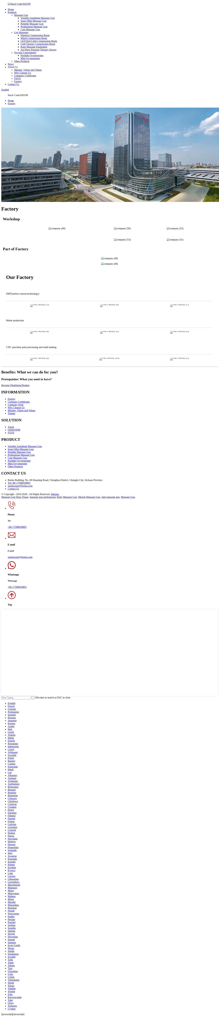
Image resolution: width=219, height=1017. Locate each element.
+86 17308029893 (17, 527)
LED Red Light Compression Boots (39, 41)
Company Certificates (25, 75)
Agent (11, 427)
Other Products (21, 61)
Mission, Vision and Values (28, 70)
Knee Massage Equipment (34, 46)
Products (12, 12)
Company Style (15, 404)
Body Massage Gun (67, 497)
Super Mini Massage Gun (33, 21)
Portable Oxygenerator (32, 55)
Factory (18, 81)
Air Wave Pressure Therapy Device (38, 49)
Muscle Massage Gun (89, 497)
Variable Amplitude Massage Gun (38, 18)
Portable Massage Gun (32, 23)
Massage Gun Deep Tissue (14, 497)
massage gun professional (42, 497)
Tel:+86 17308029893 (19, 483)
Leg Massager (21, 32)
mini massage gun (110, 497)
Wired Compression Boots (34, 38)
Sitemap (55, 494)
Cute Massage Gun (30, 29)
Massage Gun (21, 15)
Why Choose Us (22, 72)
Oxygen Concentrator (25, 52)
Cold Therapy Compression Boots (38, 44)
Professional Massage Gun (34, 26)
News (11, 64)
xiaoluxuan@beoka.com (20, 485)
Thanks (11, 413)
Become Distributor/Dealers (15, 385)
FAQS (17, 78)
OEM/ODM (14, 429)
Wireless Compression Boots (35, 35)
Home (11, 9)
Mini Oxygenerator (30, 58)
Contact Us (13, 84)
